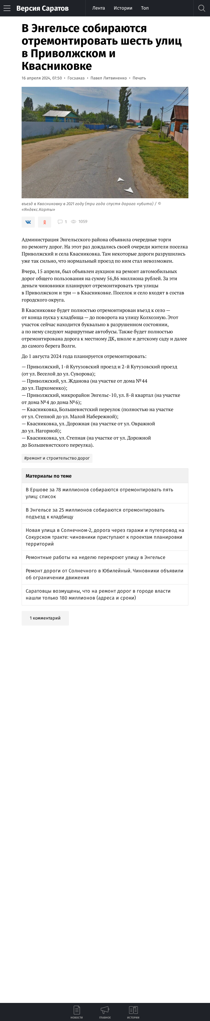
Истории (123, 8)
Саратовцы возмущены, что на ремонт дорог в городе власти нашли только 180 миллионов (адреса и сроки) (98, 594)
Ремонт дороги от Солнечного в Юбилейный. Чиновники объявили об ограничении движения (104, 574)
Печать (139, 78)
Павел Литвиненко (109, 78)
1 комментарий (45, 618)
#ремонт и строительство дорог (57, 458)
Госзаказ (76, 78)
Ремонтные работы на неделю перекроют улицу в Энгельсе (95, 557)
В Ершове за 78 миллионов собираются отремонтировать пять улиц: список (99, 493)
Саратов (42, 8)
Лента (98, 8)
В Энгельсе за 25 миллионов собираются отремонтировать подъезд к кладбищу (95, 513)
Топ (145, 8)
